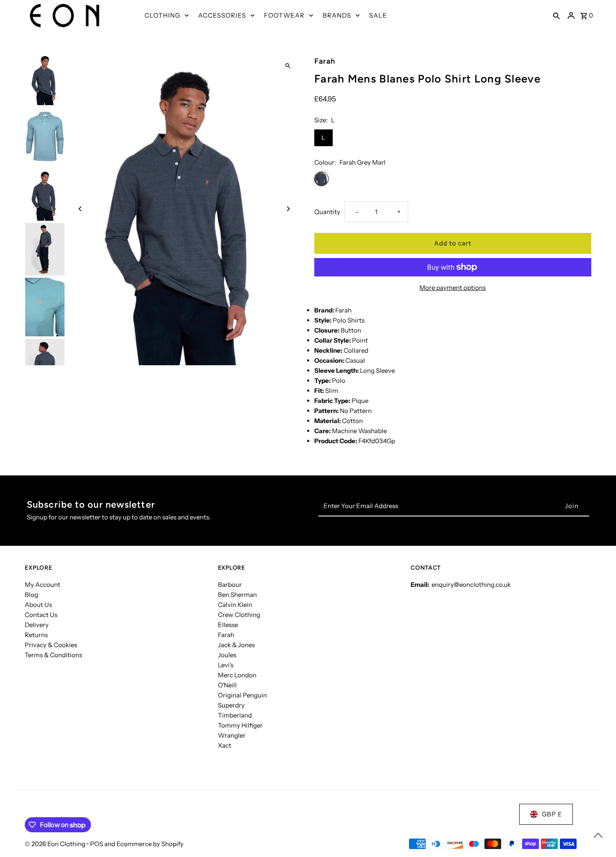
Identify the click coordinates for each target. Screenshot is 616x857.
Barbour (230, 585)
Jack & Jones (236, 645)
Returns (36, 635)
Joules (227, 655)
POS (96, 844)
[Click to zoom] (288, 66)
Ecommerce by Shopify (150, 844)
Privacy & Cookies (51, 645)
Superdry (231, 705)
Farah (226, 635)
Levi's (225, 665)
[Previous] (80, 208)
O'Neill (227, 685)
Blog (31, 595)
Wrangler (232, 735)
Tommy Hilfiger (240, 725)
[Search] (556, 15)
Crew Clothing (239, 615)
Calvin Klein (235, 605)
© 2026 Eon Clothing (56, 844)
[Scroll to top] (598, 835)
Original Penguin (242, 695)
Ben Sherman (237, 595)
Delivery (37, 625)
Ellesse (228, 625)
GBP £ (552, 814)
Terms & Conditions (53, 655)
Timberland (235, 715)
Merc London (237, 675)
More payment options (452, 288)
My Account (42, 585)
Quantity (327, 212)
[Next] (288, 208)
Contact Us (41, 615)
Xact (224, 745)
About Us (38, 605)
